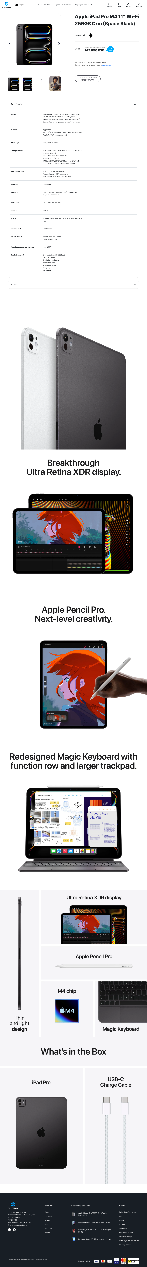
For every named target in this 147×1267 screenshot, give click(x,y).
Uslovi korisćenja (125, 1237)
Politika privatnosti (126, 1233)
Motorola (48, 1228)
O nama (122, 1224)
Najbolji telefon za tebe (128, 1212)
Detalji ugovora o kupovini (129, 1241)
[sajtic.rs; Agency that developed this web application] (44, 1260)
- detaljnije (106, 65)
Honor (47, 1224)
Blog (120, 1216)
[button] (59, 43)
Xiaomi (47, 1220)
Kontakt (122, 1220)
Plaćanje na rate (125, 1245)
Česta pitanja (124, 1228)
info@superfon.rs (20, 1225)
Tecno (47, 1233)
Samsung (48, 1216)
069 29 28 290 (25, 1222)
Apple (47, 1212)
